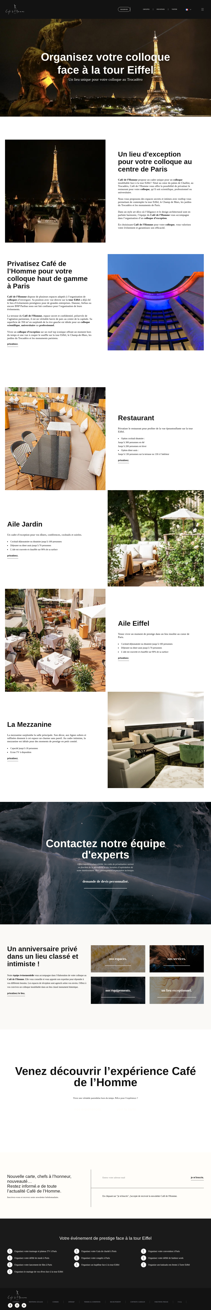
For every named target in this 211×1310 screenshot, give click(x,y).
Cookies (56, 1302)
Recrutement (115, 1302)
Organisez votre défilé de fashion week (165, 1258)
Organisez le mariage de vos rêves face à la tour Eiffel (38, 1271)
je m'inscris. (197, 1177)
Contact (16, 1302)
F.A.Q (179, 1302)
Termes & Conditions (92, 1302)
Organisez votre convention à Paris (164, 1251)
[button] (188, 9)
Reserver (124, 9)
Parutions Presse (161, 1302)
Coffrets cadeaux (137, 1302)
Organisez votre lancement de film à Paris (33, 1265)
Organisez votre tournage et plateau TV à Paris (35, 1251)
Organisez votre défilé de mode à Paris (31, 1258)
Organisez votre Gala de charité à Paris (98, 1251)
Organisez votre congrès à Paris (95, 1258)
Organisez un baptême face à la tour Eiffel (100, 1265)
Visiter (174, 9)
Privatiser (161, 9)
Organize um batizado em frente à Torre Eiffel (169, 1265)
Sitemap (71, 1302)
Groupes (146, 9)
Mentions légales (36, 1302)
